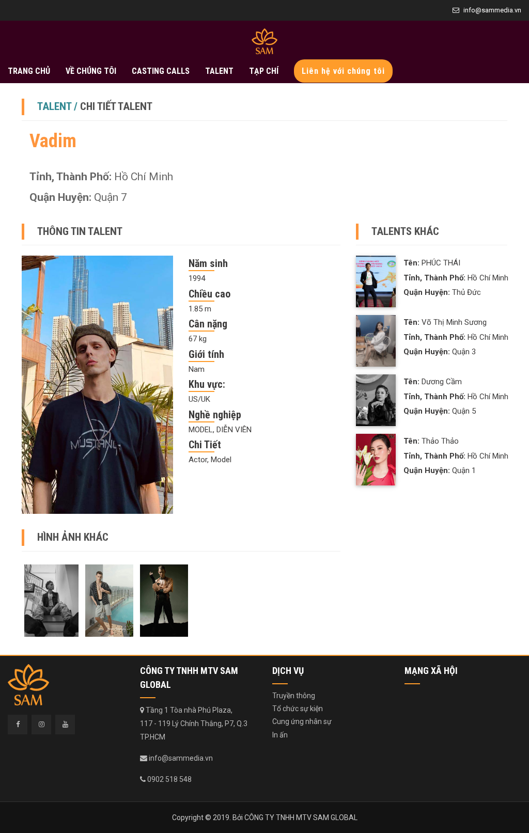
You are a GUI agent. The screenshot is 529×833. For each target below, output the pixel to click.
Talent (219, 71)
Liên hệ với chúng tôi (343, 71)
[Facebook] (17, 724)
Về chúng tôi (91, 71)
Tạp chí (263, 71)
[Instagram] (41, 724)
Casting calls (161, 71)
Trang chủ (29, 71)
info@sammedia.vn (492, 10)
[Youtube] (65, 724)
